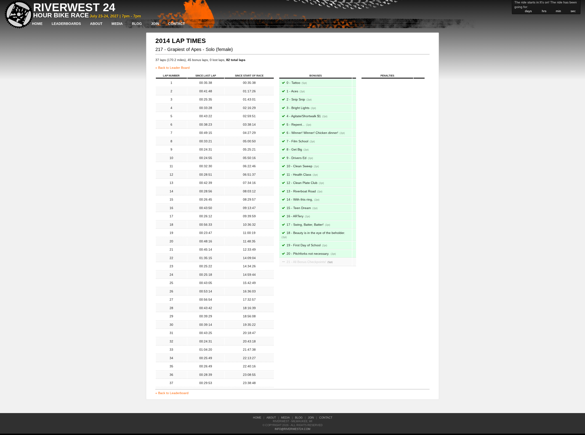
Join (155, 24)
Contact (176, 24)
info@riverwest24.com (292, 429)
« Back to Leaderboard (172, 393)
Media (117, 24)
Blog (137, 24)
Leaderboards (66, 24)
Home (37, 24)
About (96, 24)
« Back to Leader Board (172, 67)
